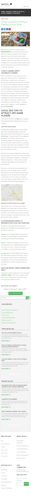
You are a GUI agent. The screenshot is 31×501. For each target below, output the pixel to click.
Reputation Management (9, 323)
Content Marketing (7, 312)
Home (2, 11)
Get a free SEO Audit (15, 293)
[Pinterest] (10, 29)
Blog (2, 440)
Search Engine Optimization (10, 310)
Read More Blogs (15, 374)
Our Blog (8, 11)
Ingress (3, 242)
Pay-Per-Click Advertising (23, 446)
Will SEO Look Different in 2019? (11, 333)
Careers (3, 447)
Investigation (4, 479)
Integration (3, 485)
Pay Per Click (5, 315)
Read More (5, 341)
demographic (6, 52)
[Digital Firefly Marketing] (6, 4)
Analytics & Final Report (6, 488)
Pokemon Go (5, 234)
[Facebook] (2, 29)
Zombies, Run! (5, 253)
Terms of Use (4, 456)
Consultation (4, 476)
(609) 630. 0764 (22, 475)
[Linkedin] (7, 29)
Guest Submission (5, 443)
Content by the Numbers (9, 399)
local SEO (9, 106)
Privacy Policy (4, 450)
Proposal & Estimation (6, 482)
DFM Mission (4, 469)
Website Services (6, 320)
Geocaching (4, 136)
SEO (18, 119)
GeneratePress (19, 498)
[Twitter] (5, 29)
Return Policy (4, 453)
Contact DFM (6, 275)
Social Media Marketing (8, 317)
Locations (3, 472)
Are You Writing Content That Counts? (14, 411)
